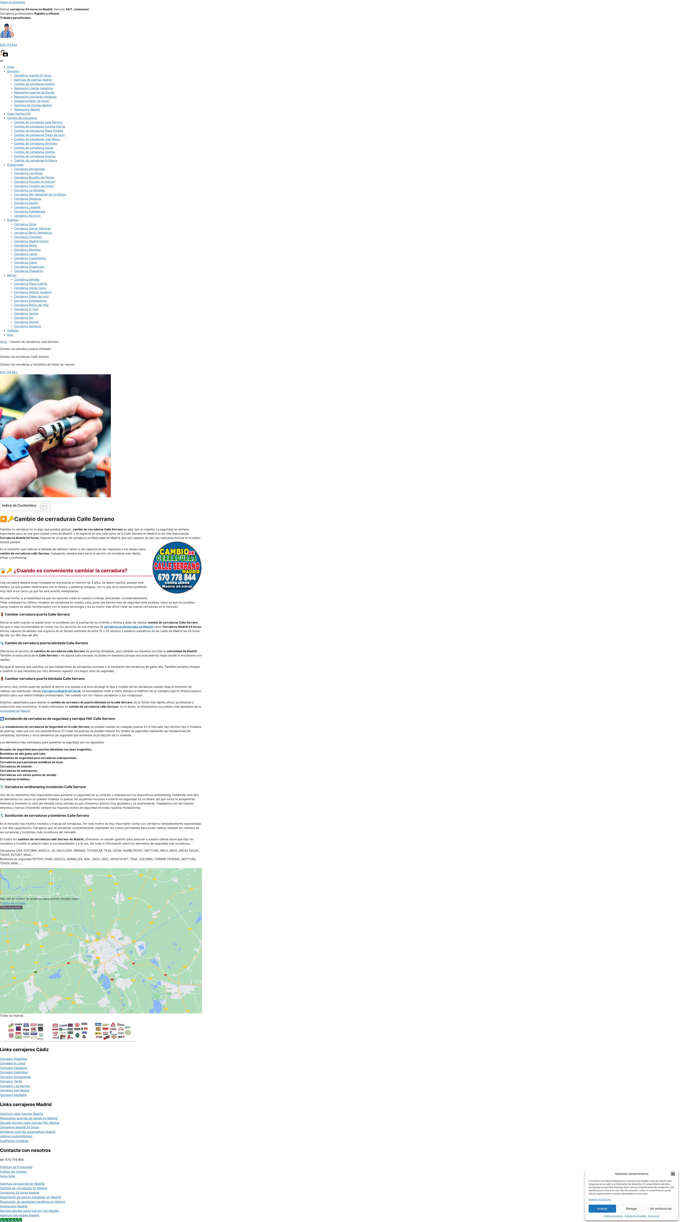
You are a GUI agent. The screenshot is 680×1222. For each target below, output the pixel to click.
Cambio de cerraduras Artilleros (35, 160)
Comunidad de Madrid (15, 711)
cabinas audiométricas (16, 1136)
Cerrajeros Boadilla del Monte (34, 177)
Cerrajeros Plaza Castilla (30, 283)
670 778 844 (8, 45)
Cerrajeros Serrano (26, 279)
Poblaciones (15, 164)
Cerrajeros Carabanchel (30, 258)
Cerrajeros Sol (23, 317)
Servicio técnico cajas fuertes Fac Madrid (29, 1211)
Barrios (11, 275)
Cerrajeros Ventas (26, 313)
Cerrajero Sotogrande (15, 1077)
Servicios (13, 71)
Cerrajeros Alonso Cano (30, 288)
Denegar (631, 1208)
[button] (673, 1174)
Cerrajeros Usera (25, 262)
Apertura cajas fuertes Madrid (21, 1114)
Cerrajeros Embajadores (30, 300)
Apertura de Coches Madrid (33, 105)
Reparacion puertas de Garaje (34, 92)
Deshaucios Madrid (27, 109)
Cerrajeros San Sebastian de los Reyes (40, 194)
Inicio (10, 67)
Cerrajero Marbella (13, 1095)
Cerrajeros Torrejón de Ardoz (33, 186)
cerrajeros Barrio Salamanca (33, 232)
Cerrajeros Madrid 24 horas (19, 1127)
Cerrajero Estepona (13, 1068)
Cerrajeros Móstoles (27, 198)
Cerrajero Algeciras (13, 1059)
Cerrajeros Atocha (26, 322)
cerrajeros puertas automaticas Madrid (27, 1132)
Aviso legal (7, 1176)
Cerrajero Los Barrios (15, 1086)
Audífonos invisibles (14, 1141)
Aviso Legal (653, 1216)
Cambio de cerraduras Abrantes (35, 143)
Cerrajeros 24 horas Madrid (19, 1193)
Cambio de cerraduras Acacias (34, 156)
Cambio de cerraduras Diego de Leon (39, 135)
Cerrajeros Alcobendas (29, 169)
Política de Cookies (13, 1171)
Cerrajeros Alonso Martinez (32, 228)
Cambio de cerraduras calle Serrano (38, 122)
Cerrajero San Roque (14, 1090)
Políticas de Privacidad (16, 1167)
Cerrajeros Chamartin (28, 271)
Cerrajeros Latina (25, 254)
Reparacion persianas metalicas (35, 96)
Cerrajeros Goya (25, 224)
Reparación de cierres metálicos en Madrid (30, 1197)
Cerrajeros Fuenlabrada (29, 211)
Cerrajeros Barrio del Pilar (31, 305)
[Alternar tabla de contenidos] (42, 506)
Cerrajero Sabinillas (14, 1072)
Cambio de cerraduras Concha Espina (39, 126)
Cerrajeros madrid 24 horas (32, 75)
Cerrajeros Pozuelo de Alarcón (34, 181)
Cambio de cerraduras (22, 118)
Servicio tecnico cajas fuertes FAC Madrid (29, 1123)
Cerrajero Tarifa (11, 1081)
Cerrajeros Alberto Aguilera (32, 292)
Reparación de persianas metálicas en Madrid (32, 1202)
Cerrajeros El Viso (26, 309)
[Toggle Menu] (1, 60)
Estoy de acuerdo (11, 907)
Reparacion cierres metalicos (33, 88)
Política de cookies (613, 1216)
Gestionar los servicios (600, 1199)
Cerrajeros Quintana (27, 326)
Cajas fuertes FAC (19, 113)
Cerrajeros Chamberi (28, 237)
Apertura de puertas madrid (33, 79)
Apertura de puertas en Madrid (22, 1184)
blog (10, 334)
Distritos (12, 220)
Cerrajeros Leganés (27, 207)
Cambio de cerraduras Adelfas (34, 152)
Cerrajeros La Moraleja (29, 190)
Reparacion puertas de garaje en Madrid (29, 1118)
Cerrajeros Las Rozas (28, 173)
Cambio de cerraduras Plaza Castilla (38, 130)
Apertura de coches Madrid (19, 1215)
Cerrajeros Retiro (25, 245)
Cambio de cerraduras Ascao (33, 147)
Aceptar (602, 1208)
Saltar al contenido (12, 2)
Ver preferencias (661, 1208)
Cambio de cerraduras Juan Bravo (37, 139)
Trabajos (13, 330)
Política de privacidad (635, 1216)
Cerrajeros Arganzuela (29, 266)
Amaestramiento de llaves (31, 101)
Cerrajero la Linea (12, 1063)
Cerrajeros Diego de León (31, 296)
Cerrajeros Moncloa (27, 249)
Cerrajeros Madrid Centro (31, 241)
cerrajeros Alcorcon (27, 215)
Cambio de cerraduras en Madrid (23, 1188)
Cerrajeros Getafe (26, 203)
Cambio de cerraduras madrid (34, 84)
